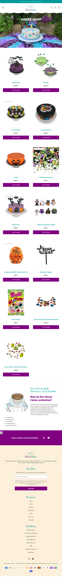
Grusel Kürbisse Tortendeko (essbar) (46, 319)
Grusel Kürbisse (46, 130)
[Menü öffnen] (3, 7)
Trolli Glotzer (15, 319)
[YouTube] (49, 438)
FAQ (31, 513)
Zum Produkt (16, 90)
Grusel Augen (16, 130)
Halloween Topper (46, 272)
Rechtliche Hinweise (31, 549)
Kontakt (31, 520)
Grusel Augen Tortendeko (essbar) (16, 367)
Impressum (31, 552)
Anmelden (31, 488)
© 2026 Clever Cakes (9, 563)
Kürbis (16, 177)
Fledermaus (16, 82)
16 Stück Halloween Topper (46, 225)
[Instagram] (44, 438)
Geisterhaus (16, 225)
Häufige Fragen (31, 530)
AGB (31, 546)
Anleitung (31, 510)
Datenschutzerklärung (31, 533)
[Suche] (51, 8)
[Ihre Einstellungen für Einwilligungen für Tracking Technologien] (1, 432)
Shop (31, 504)
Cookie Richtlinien (31, 536)
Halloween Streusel (46, 177)
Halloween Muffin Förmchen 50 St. (16, 272)
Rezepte (31, 507)
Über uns (31, 517)
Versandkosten (31, 539)
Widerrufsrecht (31, 543)
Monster (46, 82)
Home (31, 501)
